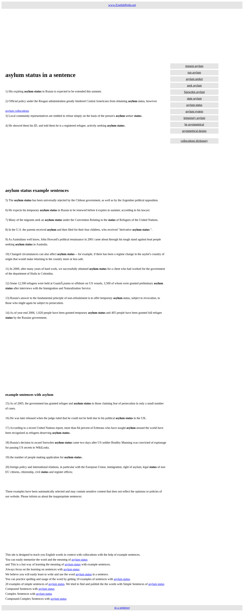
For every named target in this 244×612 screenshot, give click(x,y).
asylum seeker (194, 79)
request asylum (194, 66)
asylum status (79, 559)
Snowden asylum (194, 92)
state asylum (194, 98)
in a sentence (122, 607)
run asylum (194, 72)
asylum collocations (17, 110)
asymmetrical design (194, 131)
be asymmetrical (194, 124)
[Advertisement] (116, 35)
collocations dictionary (194, 140)
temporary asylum (194, 118)
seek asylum (194, 85)
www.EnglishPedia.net (122, 5)
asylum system (194, 111)
